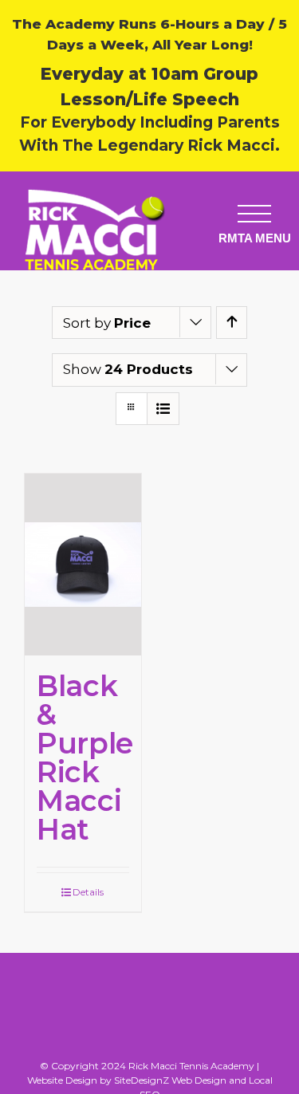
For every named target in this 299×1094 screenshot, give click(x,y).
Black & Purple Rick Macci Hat (85, 757)
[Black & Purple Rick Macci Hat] (83, 564)
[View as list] (163, 408)
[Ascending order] (231, 322)
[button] (254, 213)
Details (88, 892)
